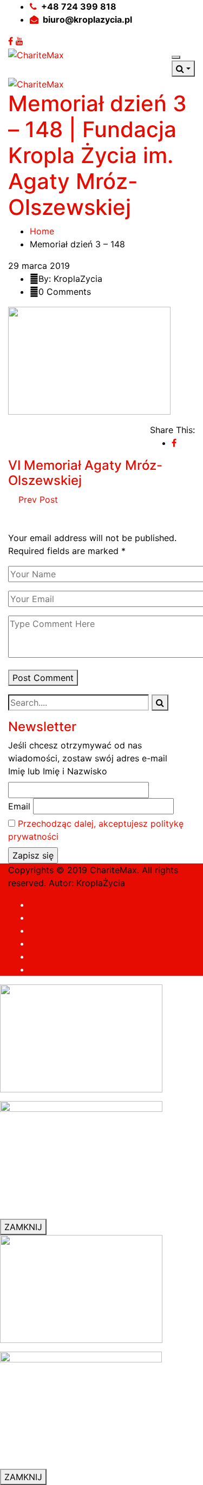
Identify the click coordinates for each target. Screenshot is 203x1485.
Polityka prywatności (73, 943)
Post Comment (43, 677)
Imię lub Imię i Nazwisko (57, 771)
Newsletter (52, 956)
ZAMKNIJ (23, 1226)
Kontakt (45, 969)
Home (42, 231)
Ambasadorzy (58, 904)
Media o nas (55, 917)
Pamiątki (47, 930)
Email (19, 806)
